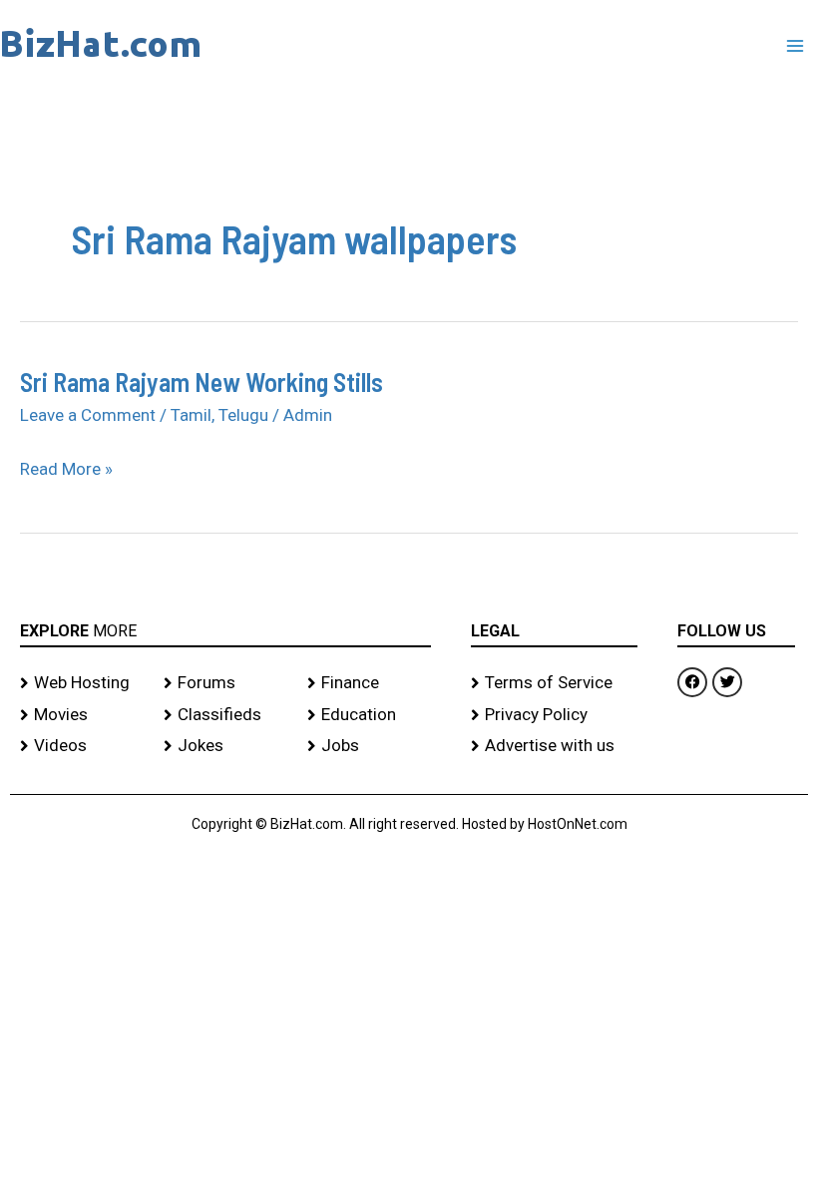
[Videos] (82, 746)
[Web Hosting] (82, 683)
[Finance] (369, 683)
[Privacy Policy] (554, 715)
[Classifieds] (225, 715)
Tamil (191, 415)
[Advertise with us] (554, 746)
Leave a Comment (88, 415)
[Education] (369, 715)
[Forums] (225, 683)
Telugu (243, 415)
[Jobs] (369, 746)
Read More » (66, 470)
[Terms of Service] (554, 683)
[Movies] (82, 715)
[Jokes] (225, 746)
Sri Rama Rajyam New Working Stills (201, 381)
